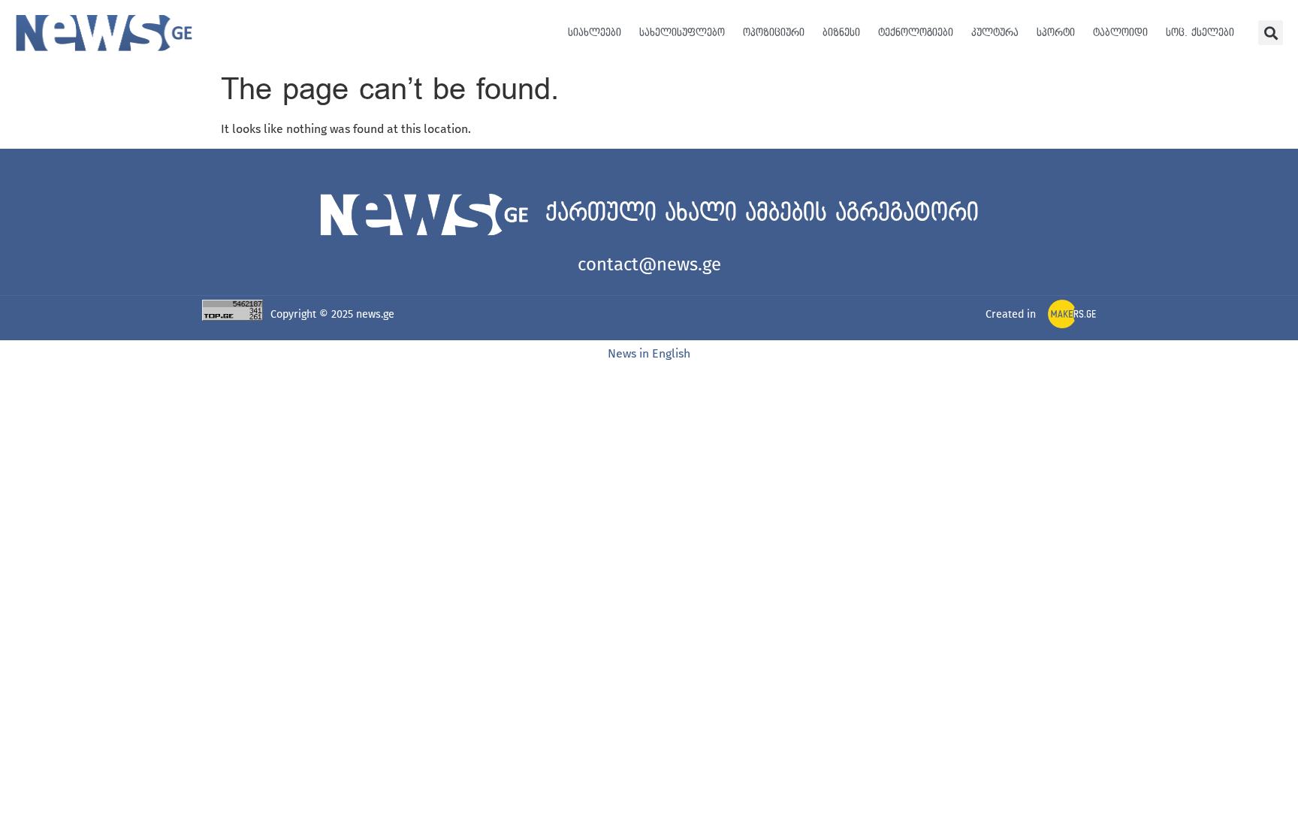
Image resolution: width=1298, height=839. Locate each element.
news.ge (375, 314)
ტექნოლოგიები (915, 32)
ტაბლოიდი (1120, 32)
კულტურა (995, 32)
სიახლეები (594, 32)
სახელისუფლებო (682, 32)
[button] (1270, 32)
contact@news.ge (649, 264)
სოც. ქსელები (1200, 32)
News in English (649, 353)
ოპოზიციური (773, 32)
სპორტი (1056, 32)
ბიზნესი (841, 32)
